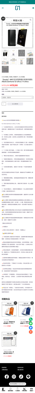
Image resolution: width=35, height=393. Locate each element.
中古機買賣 (17, 390)
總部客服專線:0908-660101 (17, 384)
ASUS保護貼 (22, 77)
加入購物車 (15, 104)
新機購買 (3, 390)
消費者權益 (5, 369)
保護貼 (11, 77)
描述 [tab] (3, 113)
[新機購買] (3, 389)
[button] (30, 19)
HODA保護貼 (5, 77)
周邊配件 (15, 77)
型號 (3, 94)
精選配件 (31, 390)
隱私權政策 (20, 369)
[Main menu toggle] (3, 8)
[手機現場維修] (24, 389)
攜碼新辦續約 (10, 390)
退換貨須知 (20, 367)
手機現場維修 (24, 390)
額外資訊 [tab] (4, 116)
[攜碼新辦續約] (10, 389)
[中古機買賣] (17, 389)
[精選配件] (31, 389)
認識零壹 (4, 367)
